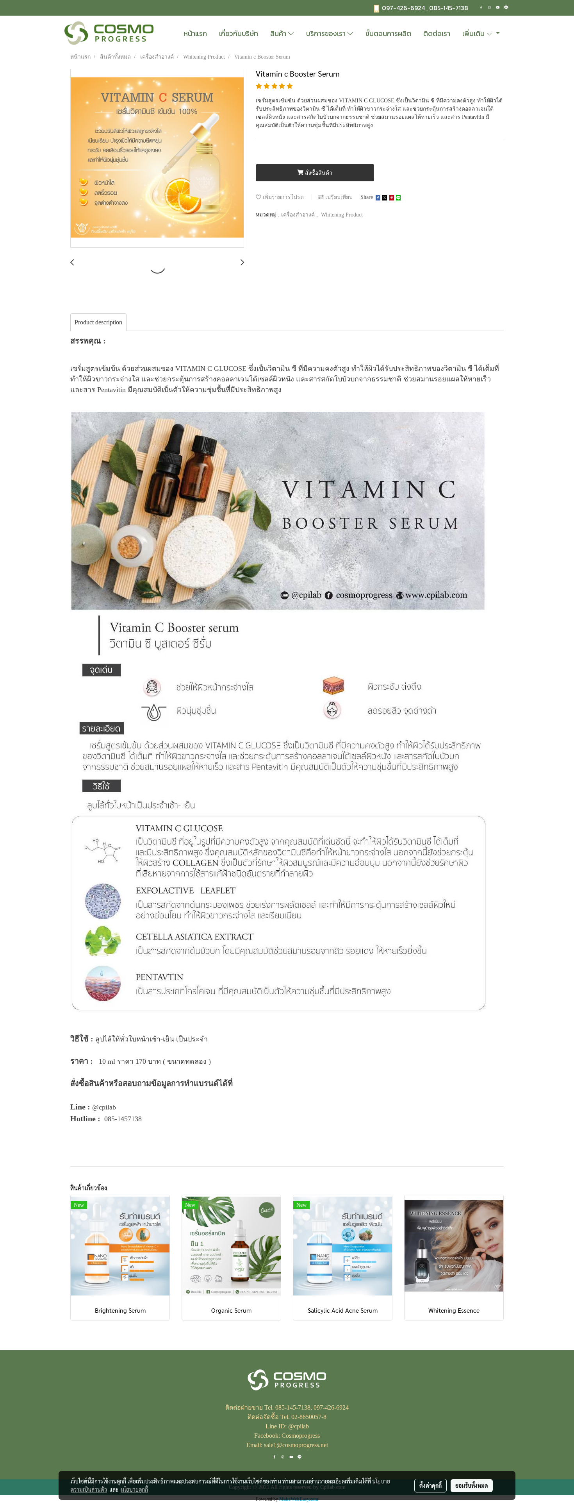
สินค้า (279, 33)
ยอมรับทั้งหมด (471, 1485)
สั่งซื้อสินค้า (317, 173)
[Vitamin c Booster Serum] (157, 158)
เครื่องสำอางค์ (298, 215)
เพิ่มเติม (474, 33)
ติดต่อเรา (436, 33)
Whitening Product (342, 215)
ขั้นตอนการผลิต (388, 33)
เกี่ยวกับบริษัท (238, 33)
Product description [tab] (98, 322)
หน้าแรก (195, 33)
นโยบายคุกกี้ (134, 1489)
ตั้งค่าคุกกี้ (430, 1485)
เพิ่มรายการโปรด (282, 197)
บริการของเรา (326, 33)
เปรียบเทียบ (338, 197)
